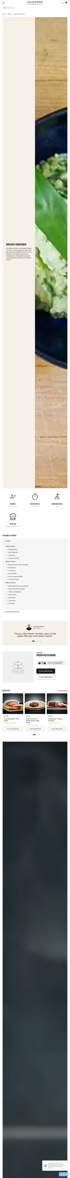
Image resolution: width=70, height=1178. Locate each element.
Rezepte (10, 14)
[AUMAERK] (35, 3)
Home (4, 14)
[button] (65, 3)
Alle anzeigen (62, 690)
